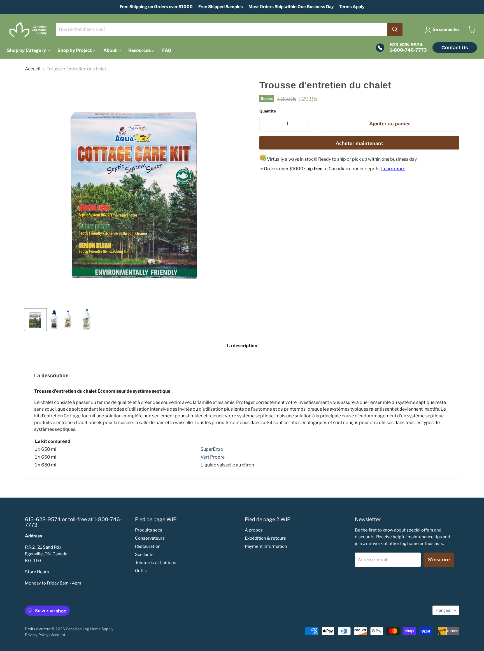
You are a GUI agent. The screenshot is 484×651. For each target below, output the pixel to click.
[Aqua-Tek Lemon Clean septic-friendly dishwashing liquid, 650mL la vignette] (86, 320)
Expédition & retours (265, 538)
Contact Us (454, 47)
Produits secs (148, 530)
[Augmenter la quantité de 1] (308, 124)
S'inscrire (439, 559)
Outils (141, 570)
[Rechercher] (394, 29)
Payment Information (266, 546)
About (110, 50)
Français (443, 610)
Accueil (32, 69)
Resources (140, 50)
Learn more (393, 168)
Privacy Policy (36, 634)
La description (242, 345)
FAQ (166, 50)
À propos (254, 530)
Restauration (147, 546)
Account (58, 634)
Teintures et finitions (155, 562)
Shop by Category (27, 50)
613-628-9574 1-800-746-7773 (408, 47)
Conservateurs (150, 538)
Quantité (267, 111)
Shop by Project (75, 50)
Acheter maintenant (359, 143)
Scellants (144, 554)
